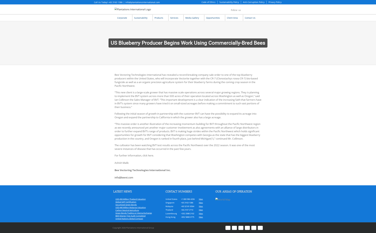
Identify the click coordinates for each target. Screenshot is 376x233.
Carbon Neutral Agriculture (127, 210)
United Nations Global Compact (129, 218)
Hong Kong (170, 217)
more (201, 199)
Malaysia (169, 206)
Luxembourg (171, 213)
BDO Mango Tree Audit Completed (130, 216)
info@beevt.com (124, 177)
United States (171, 199)
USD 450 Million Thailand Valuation (130, 199)
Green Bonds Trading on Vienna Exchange (133, 213)
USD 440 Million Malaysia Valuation (130, 207)
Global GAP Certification (125, 202)
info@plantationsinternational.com (142, 2)
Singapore (170, 202)
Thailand (169, 209)
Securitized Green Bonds (126, 204)
